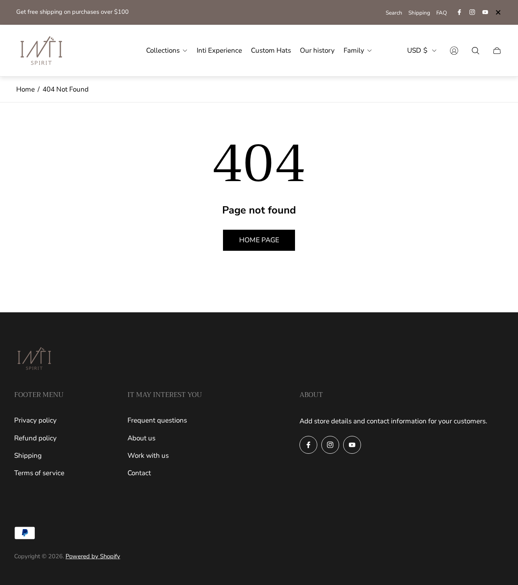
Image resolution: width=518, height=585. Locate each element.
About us (141, 438)
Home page (259, 240)
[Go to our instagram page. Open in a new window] (472, 12)
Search (394, 13)
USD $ (417, 50)
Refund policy (35, 438)
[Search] (475, 51)
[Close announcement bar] (498, 12)
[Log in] (454, 51)
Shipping (419, 13)
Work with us (148, 455)
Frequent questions (157, 420)
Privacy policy (35, 420)
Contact (139, 473)
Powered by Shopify (93, 556)
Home (25, 89)
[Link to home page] (34, 359)
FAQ (441, 13)
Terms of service (39, 473)
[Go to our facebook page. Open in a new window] (459, 12)
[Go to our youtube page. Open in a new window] (485, 12)
